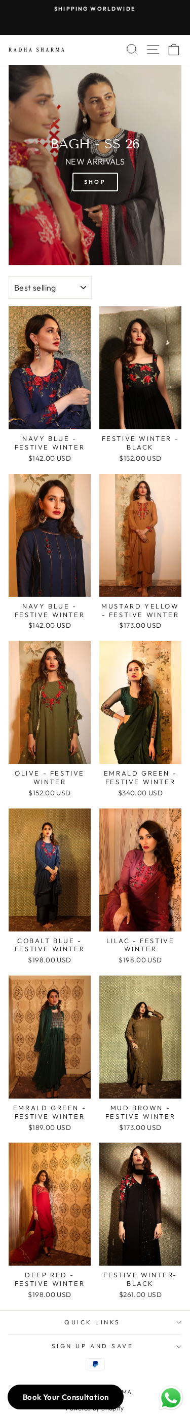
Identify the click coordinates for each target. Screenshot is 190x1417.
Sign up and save (93, 1346)
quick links (92, 1322)
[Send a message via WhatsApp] (171, 1398)
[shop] (95, 165)
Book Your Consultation (65, 1397)
